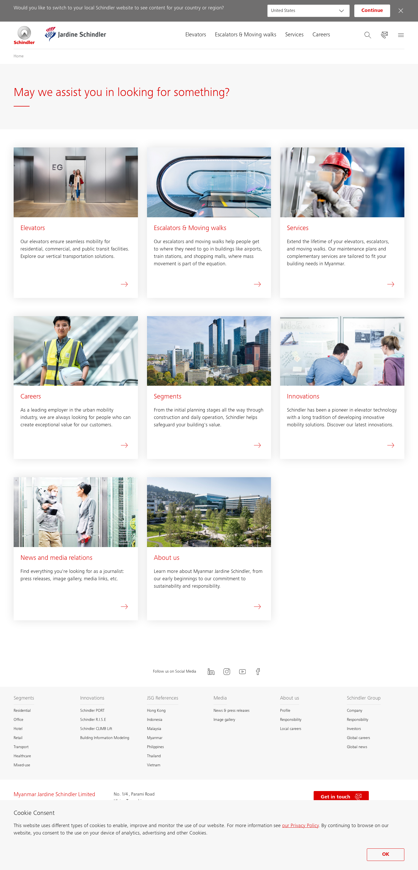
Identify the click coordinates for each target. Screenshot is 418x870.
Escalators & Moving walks (245, 35)
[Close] (400, 11)
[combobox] (308, 11)
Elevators (195, 35)
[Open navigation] (400, 35)
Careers (321, 35)
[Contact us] (384, 35)
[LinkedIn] (211, 672)
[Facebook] (258, 672)
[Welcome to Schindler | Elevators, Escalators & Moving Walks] (24, 35)
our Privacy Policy (300, 826)
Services (294, 35)
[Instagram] (227, 672)
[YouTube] (242, 672)
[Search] (367, 35)
